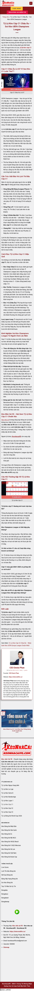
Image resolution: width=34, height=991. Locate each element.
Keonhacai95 (16, 436)
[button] (2, 84)
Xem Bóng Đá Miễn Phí (17, 12)
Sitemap (6, 947)
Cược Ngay (16, 8)
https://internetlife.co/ (15, 677)
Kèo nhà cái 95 (17, 926)
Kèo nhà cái (5, 420)
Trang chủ (5, 17)
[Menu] (30, 3)
